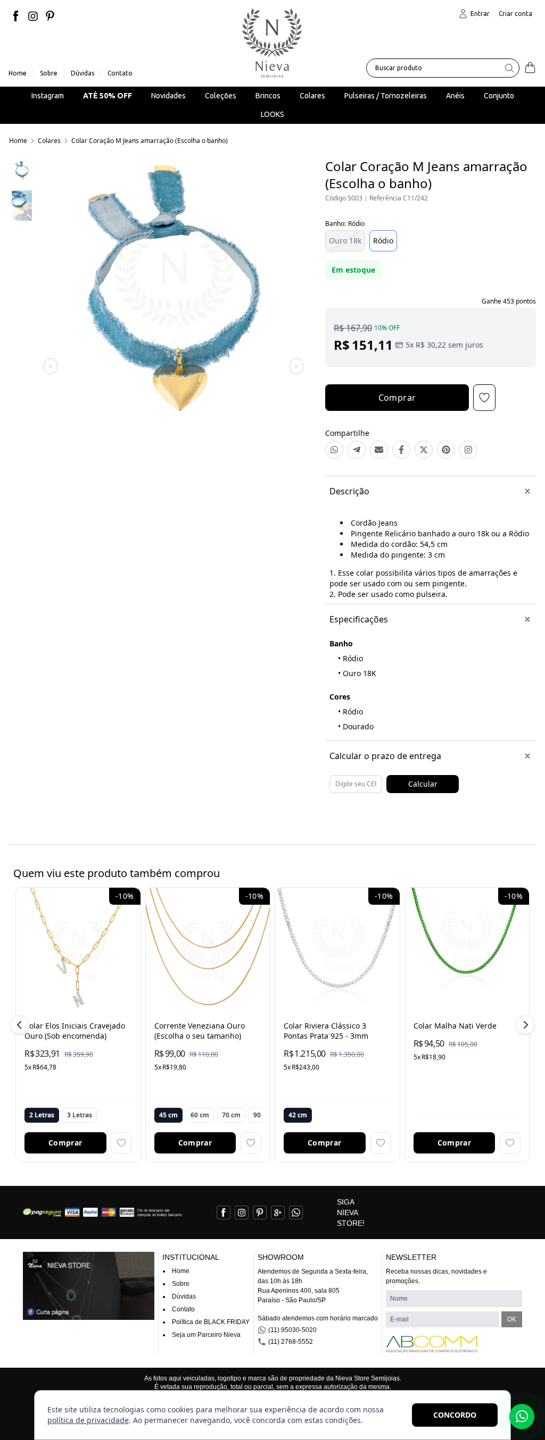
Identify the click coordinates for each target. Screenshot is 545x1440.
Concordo (454, 1415)
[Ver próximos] (523, 1025)
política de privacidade (88, 1420)
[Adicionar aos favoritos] (121, 1142)
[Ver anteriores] (21, 1025)
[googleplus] (277, 1212)
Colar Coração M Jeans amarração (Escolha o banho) (149, 140)
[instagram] (33, 16)
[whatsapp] (296, 1212)
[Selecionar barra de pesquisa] (509, 68)
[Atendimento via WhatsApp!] (521, 1416)
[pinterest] (50, 16)
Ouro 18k (345, 240)
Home (18, 140)
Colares (49, 140)
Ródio (383, 240)
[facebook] (16, 16)
